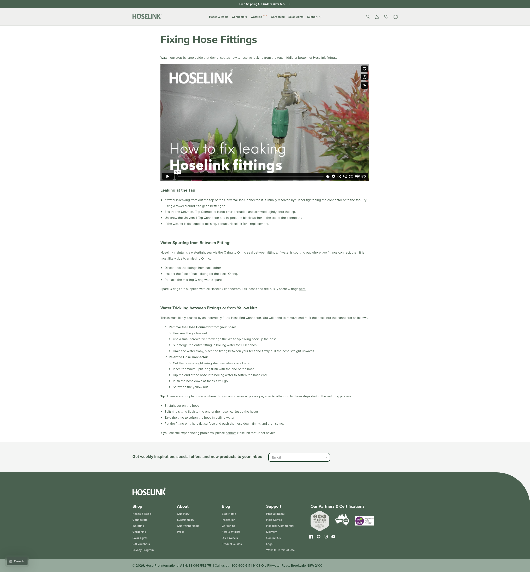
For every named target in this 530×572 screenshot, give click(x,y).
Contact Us (273, 538)
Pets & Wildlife (231, 532)
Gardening (139, 532)
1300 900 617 (240, 565)
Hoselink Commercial (280, 526)
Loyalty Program (143, 550)
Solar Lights (140, 538)
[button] (218, 16)
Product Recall (275, 514)
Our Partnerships (188, 526)
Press (180, 532)
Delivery (271, 532)
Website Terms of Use (280, 550)
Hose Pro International (162, 565)
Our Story (183, 514)
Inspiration (228, 520)
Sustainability (185, 520)
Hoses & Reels (142, 514)
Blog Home (229, 514)
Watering (138, 526)
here (302, 288)
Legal (269, 544)
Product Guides (232, 544)
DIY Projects (230, 538)
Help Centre (274, 520)
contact (231, 432)
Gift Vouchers (141, 544)
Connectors (140, 520)
